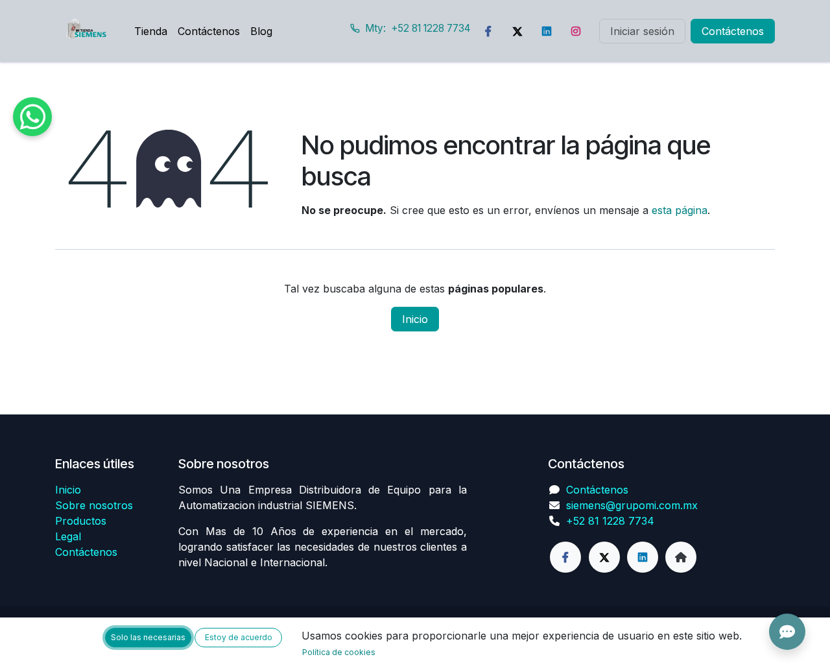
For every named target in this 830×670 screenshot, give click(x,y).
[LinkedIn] (547, 31)
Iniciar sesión (642, 31)
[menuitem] (150, 31)
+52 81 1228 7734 (610, 520)
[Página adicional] (680, 557)
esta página (679, 210)
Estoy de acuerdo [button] (238, 637)
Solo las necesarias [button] (148, 637)
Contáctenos (733, 31)
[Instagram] (576, 31)
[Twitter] (517, 31)
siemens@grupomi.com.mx (632, 505)
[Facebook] (488, 31)
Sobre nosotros (94, 505)
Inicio (415, 319)
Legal (68, 536)
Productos (80, 520)
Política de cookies (338, 652)
